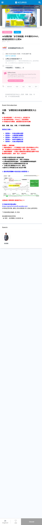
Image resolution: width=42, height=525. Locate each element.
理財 (30, 86)
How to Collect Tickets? (15, 80)
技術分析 (9, 86)
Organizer (5, 523)
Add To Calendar (10, 56)
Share (37, 6)
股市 (36, 86)
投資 (17, 86)
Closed (31, 522)
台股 (23, 86)
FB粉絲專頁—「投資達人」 (13, 68)
